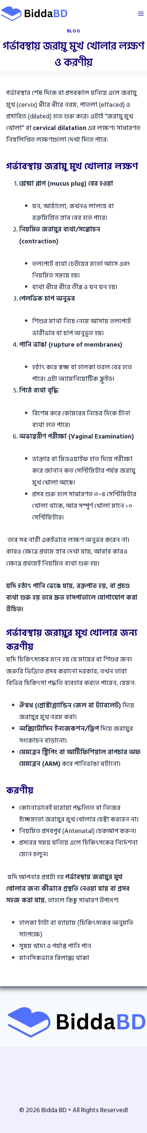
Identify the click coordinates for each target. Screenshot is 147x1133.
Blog (73, 31)
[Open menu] (140, 13)
